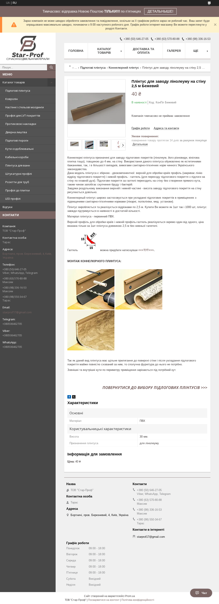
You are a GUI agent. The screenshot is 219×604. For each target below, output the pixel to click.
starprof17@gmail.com (17, 312)
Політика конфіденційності (137, 599)
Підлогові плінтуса (17, 90)
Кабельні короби (16, 157)
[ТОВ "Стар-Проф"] (27, 46)
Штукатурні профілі (18, 174)
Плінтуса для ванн (17, 165)
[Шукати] (51, 67)
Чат (204, 593)
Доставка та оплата (143, 50)
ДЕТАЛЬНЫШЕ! (160, 11)
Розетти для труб (17, 182)
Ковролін (11, 99)
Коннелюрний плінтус (124, 67)
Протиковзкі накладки (20, 124)
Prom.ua (130, 596)
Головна (75, 50)
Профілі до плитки (17, 190)
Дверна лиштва (16, 132)
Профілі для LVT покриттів (22, 115)
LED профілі (13, 199)
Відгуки (7, 207)
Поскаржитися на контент (104, 599)
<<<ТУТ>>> (146, 250)
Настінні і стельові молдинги (24, 107)
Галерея (174, 50)
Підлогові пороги (16, 140)
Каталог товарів (14, 82)
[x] (73, 397)
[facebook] (69, 397)
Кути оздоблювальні (19, 149)
